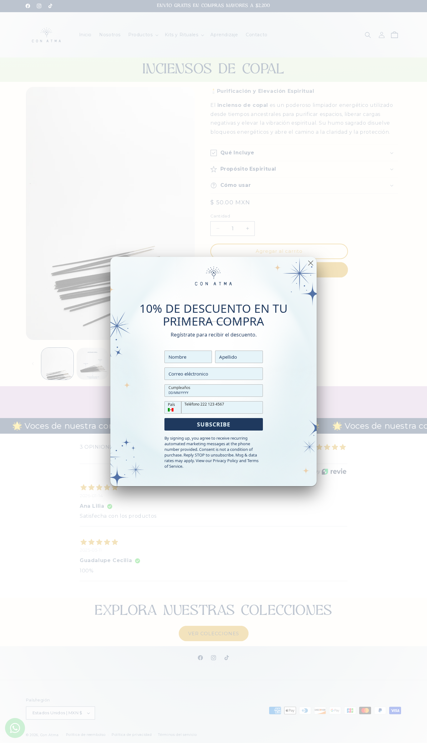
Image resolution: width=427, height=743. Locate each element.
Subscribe (213, 424)
